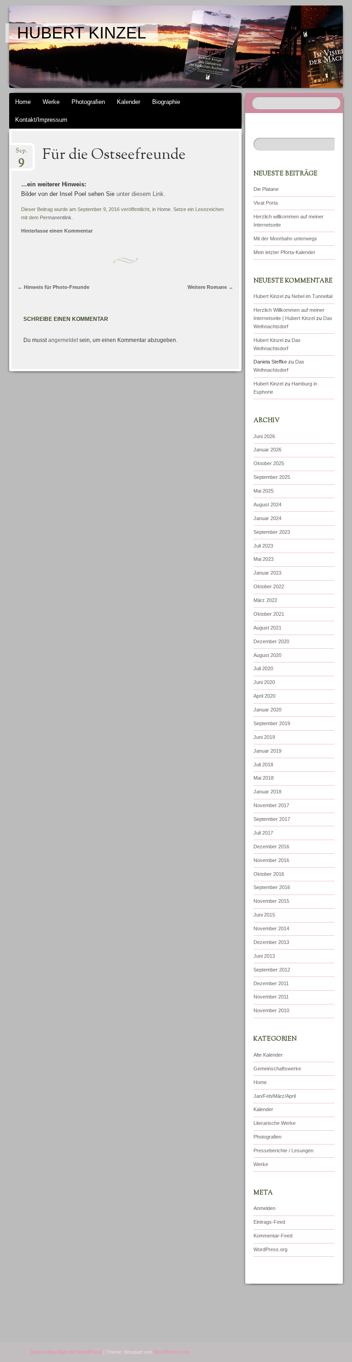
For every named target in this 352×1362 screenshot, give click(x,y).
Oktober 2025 (268, 463)
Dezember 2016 (271, 846)
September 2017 (271, 819)
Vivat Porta (265, 203)
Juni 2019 (264, 737)
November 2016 (271, 860)
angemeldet (63, 340)
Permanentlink (56, 217)
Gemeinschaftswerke (277, 1068)
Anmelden (264, 1208)
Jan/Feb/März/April (274, 1096)
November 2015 (271, 901)
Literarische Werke (274, 1123)
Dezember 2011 (271, 983)
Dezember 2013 (271, 942)
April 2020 (264, 696)
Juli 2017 (263, 833)
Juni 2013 (264, 956)
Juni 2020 (264, 682)
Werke (51, 101)
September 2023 (271, 532)
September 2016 (271, 887)
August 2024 (267, 504)
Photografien (88, 101)
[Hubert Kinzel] (150, 46)
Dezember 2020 (271, 641)
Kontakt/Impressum (41, 119)
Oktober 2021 (268, 614)
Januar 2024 (267, 518)
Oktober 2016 (268, 874)
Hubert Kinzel (81, 32)
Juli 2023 (263, 545)
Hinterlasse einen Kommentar (57, 230)
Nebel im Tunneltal (312, 296)
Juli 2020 (263, 668)
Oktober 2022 (268, 586)
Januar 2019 (267, 751)
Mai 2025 (263, 491)
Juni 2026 (264, 436)
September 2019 (271, 723)
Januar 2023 (267, 572)
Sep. (21, 153)
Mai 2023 (263, 559)
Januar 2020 (267, 709)
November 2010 (271, 1010)
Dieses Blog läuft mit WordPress (66, 1352)
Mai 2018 (263, 778)
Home (23, 101)
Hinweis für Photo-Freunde (53, 287)
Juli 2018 (263, 764)
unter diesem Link (140, 193)
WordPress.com (172, 1352)
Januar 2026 (267, 449)
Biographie (166, 101)
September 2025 (271, 477)
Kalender (128, 101)
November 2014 (271, 928)
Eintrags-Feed (269, 1222)
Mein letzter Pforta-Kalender (284, 252)
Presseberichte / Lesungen (283, 1150)
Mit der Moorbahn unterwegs (285, 238)
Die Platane (266, 189)
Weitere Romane (210, 287)
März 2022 (265, 600)
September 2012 (271, 969)
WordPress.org (270, 1249)
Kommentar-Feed (272, 1235)
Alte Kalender (268, 1055)
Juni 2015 (264, 914)
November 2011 (271, 996)
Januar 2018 (267, 791)
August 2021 (267, 627)
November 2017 (271, 805)
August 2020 (267, 655)
